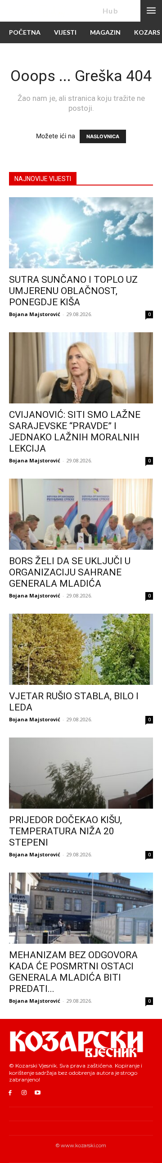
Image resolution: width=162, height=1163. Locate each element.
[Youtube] (38, 1093)
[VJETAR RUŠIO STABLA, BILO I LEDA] (81, 649)
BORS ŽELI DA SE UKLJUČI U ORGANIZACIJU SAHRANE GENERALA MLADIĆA (69, 572)
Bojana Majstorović (34, 314)
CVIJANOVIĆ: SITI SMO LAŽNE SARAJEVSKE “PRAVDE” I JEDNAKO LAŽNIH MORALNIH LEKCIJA (74, 431)
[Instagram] (24, 1093)
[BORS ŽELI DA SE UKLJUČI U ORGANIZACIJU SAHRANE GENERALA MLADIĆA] (81, 514)
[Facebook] (10, 1093)
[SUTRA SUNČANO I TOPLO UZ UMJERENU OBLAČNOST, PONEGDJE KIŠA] (81, 232)
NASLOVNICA (102, 136)
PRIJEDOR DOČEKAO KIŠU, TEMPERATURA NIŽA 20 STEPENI (65, 831)
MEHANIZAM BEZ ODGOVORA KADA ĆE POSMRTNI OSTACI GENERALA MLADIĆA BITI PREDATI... (73, 972)
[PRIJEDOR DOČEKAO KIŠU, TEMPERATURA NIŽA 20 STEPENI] (81, 773)
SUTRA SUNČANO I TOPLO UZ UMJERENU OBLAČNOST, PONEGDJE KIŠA (73, 291)
